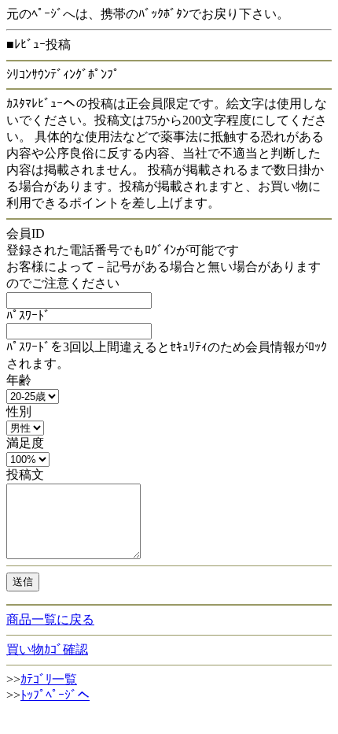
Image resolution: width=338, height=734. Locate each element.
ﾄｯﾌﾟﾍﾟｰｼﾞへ (55, 695)
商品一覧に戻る (50, 619)
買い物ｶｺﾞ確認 (47, 649)
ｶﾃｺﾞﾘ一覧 (48, 679)
